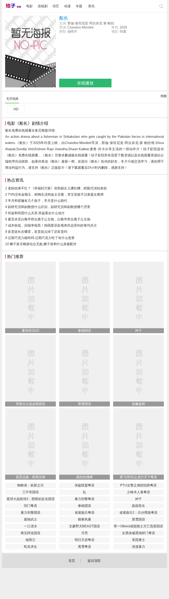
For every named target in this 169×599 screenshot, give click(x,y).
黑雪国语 (84, 404)
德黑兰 (30, 540)
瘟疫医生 (138, 505)
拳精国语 (84, 330)
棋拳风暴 (84, 519)
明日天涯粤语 (84, 540)
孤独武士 (30, 519)
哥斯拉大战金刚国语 (30, 404)
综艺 (56, 6)
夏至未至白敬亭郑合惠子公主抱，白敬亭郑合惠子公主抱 (49, 219)
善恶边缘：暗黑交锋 (30, 477)
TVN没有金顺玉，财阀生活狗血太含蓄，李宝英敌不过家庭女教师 (56, 194)
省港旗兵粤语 (84, 512)
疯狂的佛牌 (84, 477)
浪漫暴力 (138, 546)
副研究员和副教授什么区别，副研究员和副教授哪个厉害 (49, 207)
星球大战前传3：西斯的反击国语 (31, 499)
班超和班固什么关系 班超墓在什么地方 (36, 213)
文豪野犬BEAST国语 (84, 526)
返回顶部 (94, 560)
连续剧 (43, 6)
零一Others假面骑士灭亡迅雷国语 (138, 526)
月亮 (84, 533)
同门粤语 (30, 505)
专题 (79, 6)
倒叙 (163, 97)
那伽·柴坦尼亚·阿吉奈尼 (84, 23)
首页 (71, 560)
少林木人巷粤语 (138, 492)
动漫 (67, 6)
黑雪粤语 (84, 546)
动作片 (72, 31)
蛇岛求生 (30, 546)
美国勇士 (138, 540)
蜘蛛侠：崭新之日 (30, 485)
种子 (138, 330)
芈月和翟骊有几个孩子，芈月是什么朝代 (37, 200)
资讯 (91, 6)
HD (16, 109)
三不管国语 (30, 492)
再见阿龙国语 (30, 533)
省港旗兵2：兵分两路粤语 (138, 512)
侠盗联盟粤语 (84, 485)
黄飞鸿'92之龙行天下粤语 (138, 477)
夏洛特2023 (30, 330)
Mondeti (88, 27)
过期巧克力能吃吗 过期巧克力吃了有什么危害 (41, 238)
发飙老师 (138, 404)
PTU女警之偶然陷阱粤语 (138, 485)
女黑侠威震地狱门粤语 (138, 533)
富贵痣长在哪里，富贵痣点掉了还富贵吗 (37, 231)
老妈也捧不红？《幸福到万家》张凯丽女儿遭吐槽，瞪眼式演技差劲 (57, 188)
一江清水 (30, 526)
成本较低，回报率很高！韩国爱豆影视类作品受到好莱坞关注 (52, 225)
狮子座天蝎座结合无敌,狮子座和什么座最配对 (43, 244)
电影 (29, 6)
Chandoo (74, 27)
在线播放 (85, 83)
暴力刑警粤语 (84, 499)
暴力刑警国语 (30, 512)
